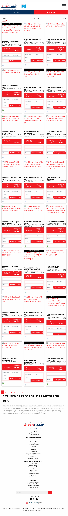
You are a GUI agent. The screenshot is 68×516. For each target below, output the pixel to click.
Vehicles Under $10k (33, 467)
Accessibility (14, 508)
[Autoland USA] (9, 6)
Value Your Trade (33, 477)
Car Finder (33, 475)
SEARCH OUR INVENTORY (33, 461)
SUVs (33, 468)
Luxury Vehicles (33, 465)
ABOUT (33, 449)
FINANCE (33, 480)
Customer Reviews (33, 458)
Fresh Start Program (33, 485)
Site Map (32, 508)
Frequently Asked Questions (33, 453)
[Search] (50, 492)
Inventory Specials (33, 443)
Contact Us (33, 456)
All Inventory (33, 463)
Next (24, 392)
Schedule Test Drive (33, 473)
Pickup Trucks (33, 470)
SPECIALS (33, 441)
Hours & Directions (33, 455)
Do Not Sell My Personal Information (47, 508)
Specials (33, 472)
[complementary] (62, 510)
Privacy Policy (23, 508)
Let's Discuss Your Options (33, 484)
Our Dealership (33, 451)
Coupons (33, 446)
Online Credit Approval (33, 482)
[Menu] (64, 5)
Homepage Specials (33, 444)
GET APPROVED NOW (33, 437)
